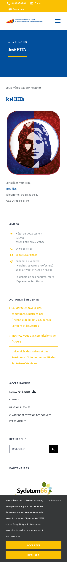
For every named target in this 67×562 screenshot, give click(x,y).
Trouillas (11, 188)
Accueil (12, 42)
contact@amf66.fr (26, 254)
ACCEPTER (33, 545)
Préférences (54, 500)
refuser (33, 555)
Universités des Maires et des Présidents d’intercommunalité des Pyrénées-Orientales (34, 357)
